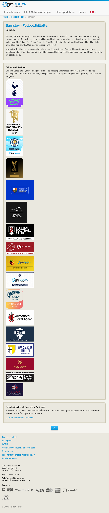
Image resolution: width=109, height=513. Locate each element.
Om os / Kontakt (9, 437)
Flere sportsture (65, 12)
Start (5, 16)
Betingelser (7, 440)
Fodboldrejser (12, 12)
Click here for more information (19, 417)
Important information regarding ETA (18, 454)
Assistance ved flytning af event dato (18, 447)
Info (82, 12)
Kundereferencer (9, 458)
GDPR (5, 444)
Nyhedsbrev (7, 451)
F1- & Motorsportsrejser (37, 12)
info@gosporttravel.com (19, 480)
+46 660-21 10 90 (17, 478)
